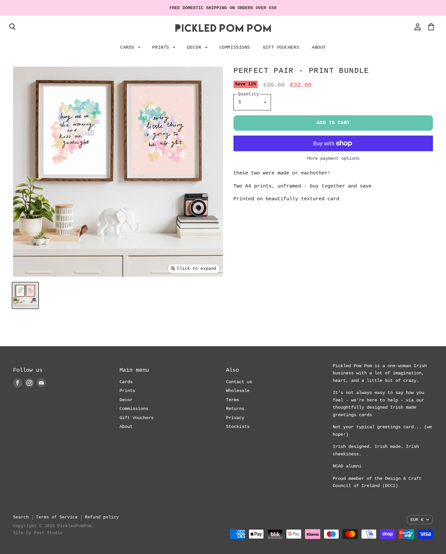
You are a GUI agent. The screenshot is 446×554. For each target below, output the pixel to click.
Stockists (237, 426)
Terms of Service (57, 517)
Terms (232, 399)
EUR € (416, 519)
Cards (128, 47)
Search (21, 517)
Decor (195, 47)
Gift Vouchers (281, 47)
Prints (162, 47)
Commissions (234, 47)
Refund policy (102, 517)
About (319, 47)
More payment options (333, 158)
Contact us (239, 381)
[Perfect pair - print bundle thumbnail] (25, 295)
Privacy (235, 417)
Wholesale (237, 390)
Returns (235, 408)
